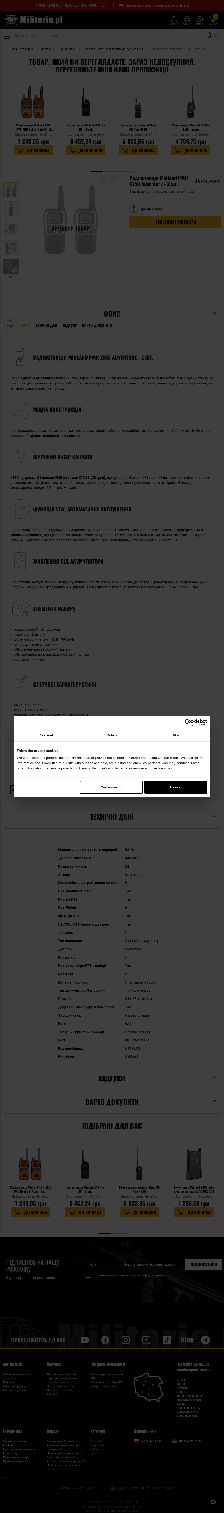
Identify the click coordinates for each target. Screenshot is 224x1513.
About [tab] (177, 735)
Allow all (175, 787)
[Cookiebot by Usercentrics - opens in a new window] (188, 722)
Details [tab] (112, 735)
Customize (109, 787)
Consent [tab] (46, 735)
